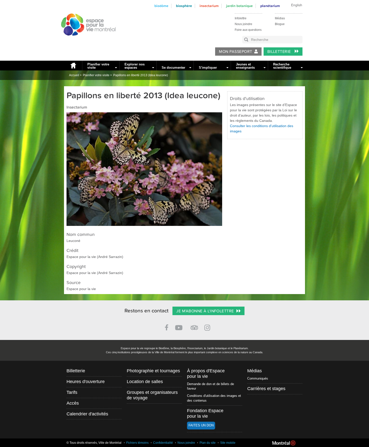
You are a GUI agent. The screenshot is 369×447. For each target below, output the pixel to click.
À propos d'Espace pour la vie (206, 373)
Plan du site (208, 442)
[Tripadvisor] (194, 325)
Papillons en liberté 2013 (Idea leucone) (140, 75)
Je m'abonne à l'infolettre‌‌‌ (205, 311)
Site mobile (227, 442)
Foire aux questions (248, 30)
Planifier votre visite (98, 65)
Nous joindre (243, 24)
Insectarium (209, 6)
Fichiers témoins (137, 442)
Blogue (280, 24)
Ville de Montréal (283, 442)
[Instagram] (208, 327)
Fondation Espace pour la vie (205, 413)
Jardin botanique (239, 6)
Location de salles (145, 381)
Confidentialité (163, 442)
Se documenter (173, 67)
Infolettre (241, 18)
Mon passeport (235, 51)
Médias (280, 18)
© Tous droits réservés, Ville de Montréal (94, 442)
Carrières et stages (266, 388)
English (296, 5)
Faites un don (201, 425)
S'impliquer (208, 67)
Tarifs (72, 392)
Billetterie (279, 51)
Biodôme (161, 6)
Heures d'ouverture (86, 381)
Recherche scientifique (282, 65)
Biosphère (184, 6)
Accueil (73, 65)
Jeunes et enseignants (245, 65)
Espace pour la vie (85, 40)
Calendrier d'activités (87, 413)
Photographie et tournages (153, 370)
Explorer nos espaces (135, 65)
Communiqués (257, 378)
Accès (73, 403)
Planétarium (270, 6)
